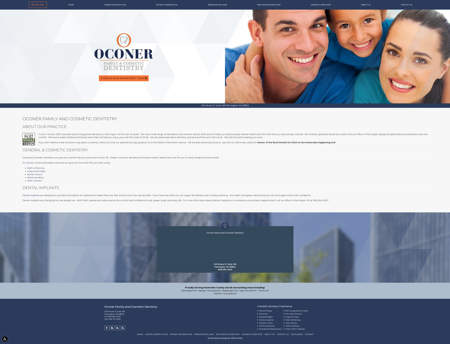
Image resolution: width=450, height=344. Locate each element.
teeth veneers (34, 180)
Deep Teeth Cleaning (295, 329)
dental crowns (34, 174)
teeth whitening (35, 168)
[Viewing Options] (5, 339)
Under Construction (115, 5)
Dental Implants (266, 320)
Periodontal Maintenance (270, 329)
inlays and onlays (36, 171)
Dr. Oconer (28, 163)
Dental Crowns (265, 323)
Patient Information (167, 5)
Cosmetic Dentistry (321, 5)
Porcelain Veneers (293, 314)
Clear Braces (291, 323)
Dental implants (31, 195)
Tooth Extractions (267, 326)
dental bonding (35, 177)
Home (71, 5)
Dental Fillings (265, 311)
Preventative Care (217, 5)
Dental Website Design (218, 338)
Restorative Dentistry (269, 5)
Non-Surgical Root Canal (296, 311)
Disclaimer (297, 334)
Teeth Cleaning (292, 326)
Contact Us (406, 5)
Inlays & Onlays (292, 317)
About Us (366, 5)
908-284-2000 (320, 200)
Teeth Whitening (292, 320)
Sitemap (309, 334)
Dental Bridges (266, 317)
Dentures (263, 314)
